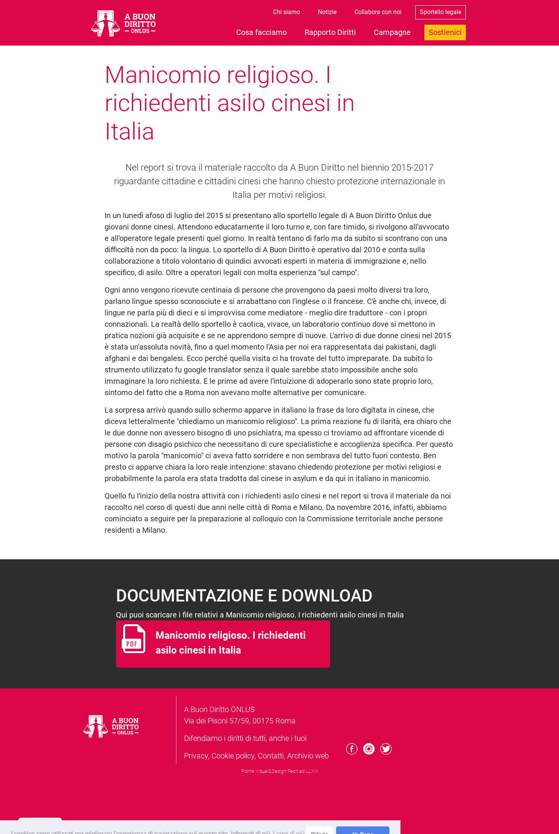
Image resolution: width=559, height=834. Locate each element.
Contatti (271, 755)
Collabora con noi (378, 12)
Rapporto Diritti (330, 32)
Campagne (392, 32)
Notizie (327, 12)
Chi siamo (286, 12)
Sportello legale (440, 12)
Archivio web (308, 755)
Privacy (196, 755)
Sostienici (445, 32)
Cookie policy (232, 755)
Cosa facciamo (261, 32)
